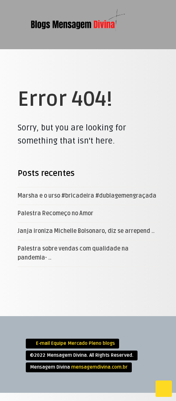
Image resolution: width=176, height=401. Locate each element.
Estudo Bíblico (97, 50)
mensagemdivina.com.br (99, 367)
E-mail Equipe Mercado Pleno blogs (75, 343)
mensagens (92, 90)
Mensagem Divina (99, 63)
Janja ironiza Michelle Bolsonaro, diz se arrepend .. (86, 231)
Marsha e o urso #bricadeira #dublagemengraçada (87, 195)
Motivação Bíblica (101, 77)
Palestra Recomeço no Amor (55, 213)
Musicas (88, 104)
